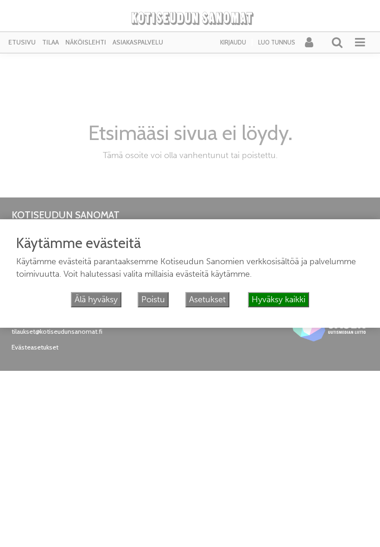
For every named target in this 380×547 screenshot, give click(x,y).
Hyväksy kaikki (278, 299)
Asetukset (207, 299)
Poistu (153, 299)
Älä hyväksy (96, 299)
